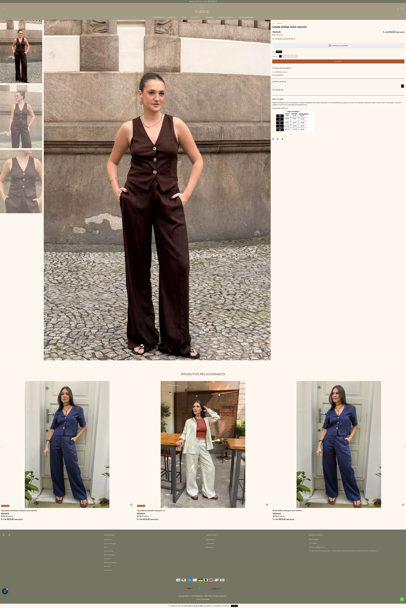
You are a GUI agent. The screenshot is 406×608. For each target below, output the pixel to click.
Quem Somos (108, 540)
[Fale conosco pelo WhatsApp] (402, 599)
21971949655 (313, 543)
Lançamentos (158, 17)
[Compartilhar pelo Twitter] (278, 139)
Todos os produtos (225, 17)
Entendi (234, 605)
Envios (106, 547)
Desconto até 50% (246, 17)
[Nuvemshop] (203, 599)
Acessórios (195, 17)
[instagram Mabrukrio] (4, 535)
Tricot (183, 17)
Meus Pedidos (210, 540)
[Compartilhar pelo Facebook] (273, 139)
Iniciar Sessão (210, 543)
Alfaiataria (171, 17)
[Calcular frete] (402, 86)
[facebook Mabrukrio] (9, 535)
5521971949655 (313, 539)
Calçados (209, 17)
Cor (273, 52)
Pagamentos (108, 559)
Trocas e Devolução (110, 543)
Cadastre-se (210, 547)
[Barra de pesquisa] (4, 9)
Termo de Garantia (109, 555)
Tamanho (275, 56)
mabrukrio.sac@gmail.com (317, 547)
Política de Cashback (110, 562)
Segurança (107, 566)
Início (273, 23)
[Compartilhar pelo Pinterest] (282, 139)
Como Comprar (108, 551)
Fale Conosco (108, 570)
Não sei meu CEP (277, 90)
